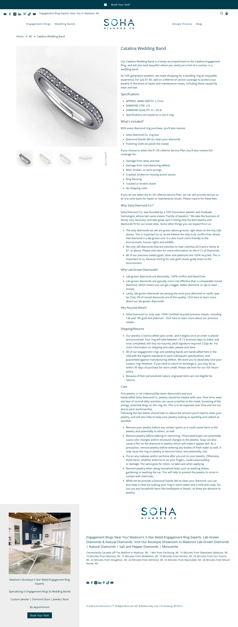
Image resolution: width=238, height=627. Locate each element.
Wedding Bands (65, 24)
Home (20, 36)
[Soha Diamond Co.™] (119, 24)
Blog (199, 24)
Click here (193, 297)
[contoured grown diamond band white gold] (66, 96)
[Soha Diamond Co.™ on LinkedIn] (20, 14)
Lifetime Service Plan (172, 150)
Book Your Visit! (120, 4)
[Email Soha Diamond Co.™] (5, 14)
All (30, 36)
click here (156, 250)
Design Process (182, 24)
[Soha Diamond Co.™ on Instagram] (15, 14)
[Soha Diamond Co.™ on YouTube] (35, 14)
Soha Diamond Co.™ (104, 606)
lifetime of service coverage (180, 79)
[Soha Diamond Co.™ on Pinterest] (25, 14)
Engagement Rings (38, 24)
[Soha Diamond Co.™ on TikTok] (30, 14)
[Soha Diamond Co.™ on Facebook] (10, 14)
